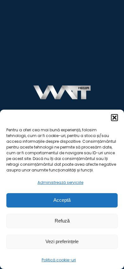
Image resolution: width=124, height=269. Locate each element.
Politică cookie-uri (59, 260)
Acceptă (62, 200)
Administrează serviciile (60, 182)
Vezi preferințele (62, 241)
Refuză (62, 220)
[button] (114, 117)
